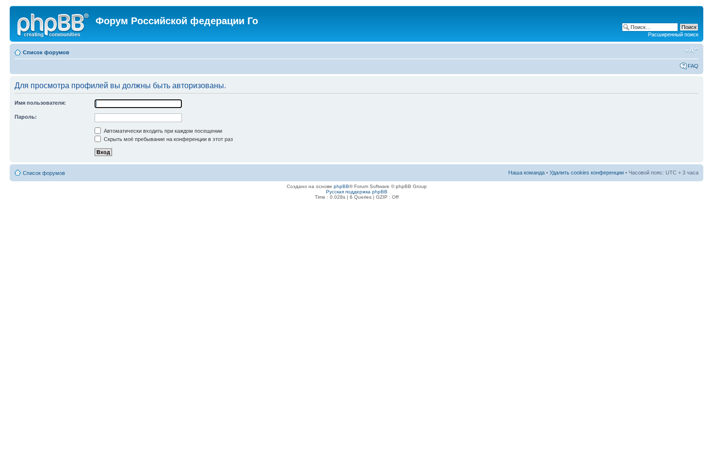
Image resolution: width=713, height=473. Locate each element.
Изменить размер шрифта (691, 50)
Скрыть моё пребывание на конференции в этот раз (167, 139)
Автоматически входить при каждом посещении (162, 131)
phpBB (341, 186)
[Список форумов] (54, 23)
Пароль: (26, 117)
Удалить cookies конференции (587, 172)
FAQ (693, 66)
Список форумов (46, 52)
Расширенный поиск (673, 34)
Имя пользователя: (40, 103)
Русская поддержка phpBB (357, 191)
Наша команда (526, 172)
